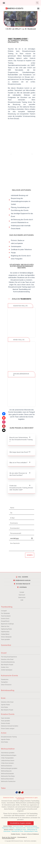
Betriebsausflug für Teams (31, 831)
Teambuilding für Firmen (20, 829)
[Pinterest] (3, 426)
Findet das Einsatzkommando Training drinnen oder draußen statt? (21, 488)
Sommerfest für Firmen (17, 831)
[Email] (3, 430)
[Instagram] (19, 792)
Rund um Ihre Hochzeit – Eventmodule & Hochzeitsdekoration (14, 838)
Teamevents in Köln (21, 827)
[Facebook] (3, 413)
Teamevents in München (8, 827)
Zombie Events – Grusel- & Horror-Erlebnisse (25, 834)
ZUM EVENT (21, 332)
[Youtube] (22, 792)
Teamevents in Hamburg (30, 826)
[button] (4, 2)
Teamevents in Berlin (18, 826)
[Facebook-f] (16, 792)
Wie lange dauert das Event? (19, 452)
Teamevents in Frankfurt (33, 827)
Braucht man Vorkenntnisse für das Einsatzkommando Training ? (21, 439)
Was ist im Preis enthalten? (18, 462)
